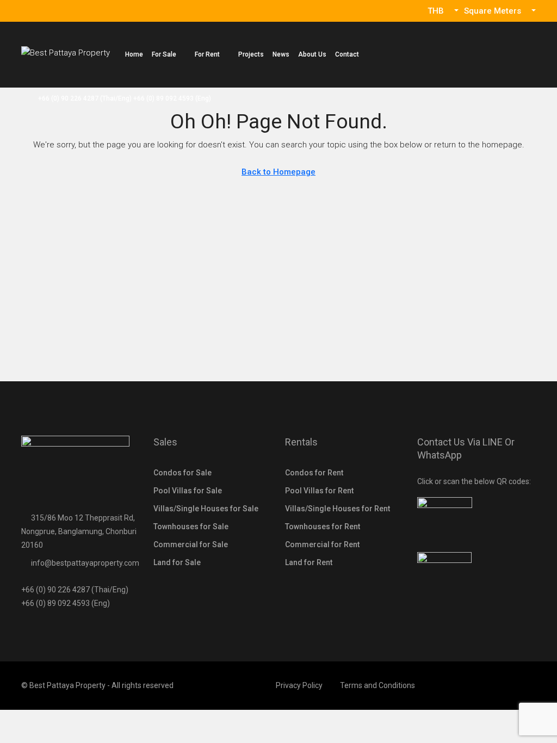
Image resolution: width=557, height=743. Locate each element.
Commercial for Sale (190, 544)
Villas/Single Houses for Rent (337, 508)
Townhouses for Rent (322, 526)
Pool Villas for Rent (319, 490)
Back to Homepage (278, 172)
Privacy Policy (299, 685)
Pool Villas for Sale (187, 490)
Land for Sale (177, 562)
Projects (251, 54)
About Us (312, 54)
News (281, 54)
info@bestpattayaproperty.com (85, 563)
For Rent (207, 54)
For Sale (164, 54)
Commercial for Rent (322, 544)
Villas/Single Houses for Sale (205, 508)
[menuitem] (118, 98)
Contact (347, 54)
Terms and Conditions (377, 685)
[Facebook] (526, 685)
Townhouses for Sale (190, 526)
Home (134, 54)
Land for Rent (308, 562)
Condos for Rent (314, 472)
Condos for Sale (182, 472)
